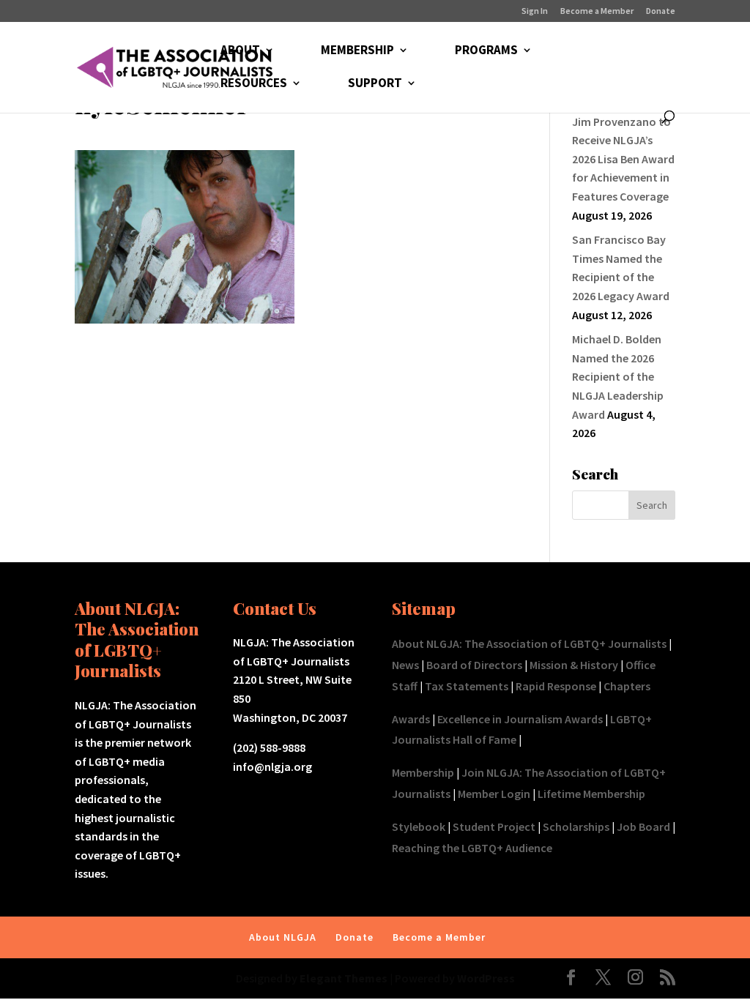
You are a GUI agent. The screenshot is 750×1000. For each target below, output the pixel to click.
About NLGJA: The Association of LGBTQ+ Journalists (529, 643)
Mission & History (574, 664)
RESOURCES (253, 84)
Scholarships (576, 826)
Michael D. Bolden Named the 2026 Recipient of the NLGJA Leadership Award (618, 376)
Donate (660, 11)
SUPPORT (375, 84)
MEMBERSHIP (357, 51)
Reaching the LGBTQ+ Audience (472, 847)
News (405, 664)
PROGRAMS (486, 51)
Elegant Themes (343, 978)
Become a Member (597, 11)
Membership (423, 772)
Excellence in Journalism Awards (520, 719)
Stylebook (418, 826)
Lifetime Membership (591, 793)
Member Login (494, 793)
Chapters (627, 686)
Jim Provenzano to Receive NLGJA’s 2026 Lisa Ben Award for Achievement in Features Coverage (623, 159)
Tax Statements (466, 686)
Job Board (643, 826)
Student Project (494, 826)
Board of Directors (474, 664)
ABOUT (240, 51)
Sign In (534, 11)
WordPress (486, 978)
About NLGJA (282, 937)
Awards (411, 719)
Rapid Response (556, 686)
